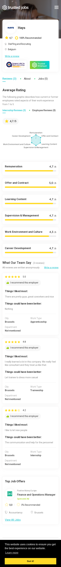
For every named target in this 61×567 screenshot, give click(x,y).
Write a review (12, 56)
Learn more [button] (11, 552)
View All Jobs (13, 519)
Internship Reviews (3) (14, 110)
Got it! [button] (30, 561)
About (27, 78)
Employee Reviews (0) (44, 110)
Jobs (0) (43, 78)
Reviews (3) (9, 78)
